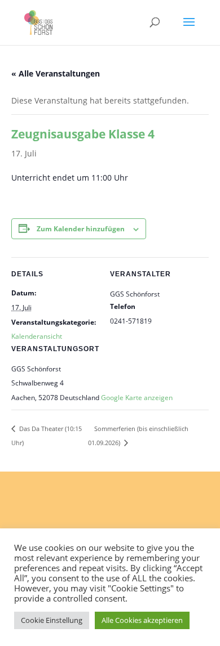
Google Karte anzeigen (137, 397)
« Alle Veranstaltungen (55, 73)
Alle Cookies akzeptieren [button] (142, 620)
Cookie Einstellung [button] (51, 620)
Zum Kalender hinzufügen (81, 229)
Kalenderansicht (36, 336)
